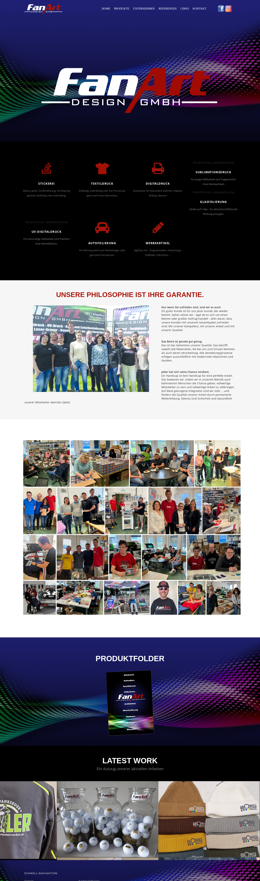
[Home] (39, 9)
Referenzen (168, 8)
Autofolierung (102, 243)
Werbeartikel (158, 243)
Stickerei (46, 183)
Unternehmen (144, 8)
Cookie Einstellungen (198, 877)
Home (106, 8)
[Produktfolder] (129, 703)
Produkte (121, 8)
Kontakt (199, 8)
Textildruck (102, 183)
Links (184, 8)
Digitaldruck (158, 183)
